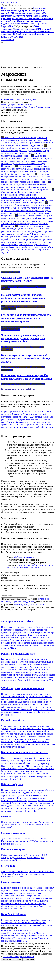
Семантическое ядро (11, 822)
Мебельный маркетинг (13, 855)
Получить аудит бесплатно (14, 599)
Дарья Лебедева (30, 935)
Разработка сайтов (13, 720)
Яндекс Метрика (30, 822)
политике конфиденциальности (18, 956)
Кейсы (4, 36)
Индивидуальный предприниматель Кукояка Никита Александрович (30, 566)
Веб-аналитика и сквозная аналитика (24, 752)
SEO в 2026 (8, 865)
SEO (14, 930)
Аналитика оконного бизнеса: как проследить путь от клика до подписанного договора (27, 771)
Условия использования (24, 922)
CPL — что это (23, 838)
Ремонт (32, 107)
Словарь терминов (13, 832)
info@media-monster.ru (23, 557)
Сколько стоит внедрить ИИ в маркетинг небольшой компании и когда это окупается (27, 767)
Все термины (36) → (11, 844)
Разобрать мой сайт (11, 99)
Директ (20, 930)
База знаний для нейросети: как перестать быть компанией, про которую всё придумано (27, 731)
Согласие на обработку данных (38, 925)
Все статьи (6, 930)
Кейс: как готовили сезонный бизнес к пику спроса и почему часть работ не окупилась (27, 808)
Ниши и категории (13, 849)
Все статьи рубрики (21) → (14, 747)
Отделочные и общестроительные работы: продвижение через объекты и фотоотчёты (26, 705)
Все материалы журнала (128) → (18, 389)
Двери (11, 104)
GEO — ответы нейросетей (14, 871)
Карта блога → (42, 34)
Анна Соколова (15, 935)
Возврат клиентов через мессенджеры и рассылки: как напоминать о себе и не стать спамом (28, 710)
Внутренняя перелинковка (34, 874)
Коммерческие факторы (12, 876)
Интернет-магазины (34, 824)
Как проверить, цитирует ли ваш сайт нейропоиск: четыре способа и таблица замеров (27, 632)
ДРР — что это (8, 838)
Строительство (43, 107)
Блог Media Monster (13, 914)
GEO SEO (15, 36)
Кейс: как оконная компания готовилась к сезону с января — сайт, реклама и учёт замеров (27, 800)
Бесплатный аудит (23, 39)
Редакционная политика (25, 938)
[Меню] (2, 42)
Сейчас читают (10, 882)
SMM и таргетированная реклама (22, 688)
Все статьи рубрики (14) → (25, 811)
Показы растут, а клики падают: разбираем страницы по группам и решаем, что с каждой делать (27, 628)
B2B (17, 104)
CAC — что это (39, 838)
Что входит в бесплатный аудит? (19, 527)
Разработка (12, 933)
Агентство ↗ (7, 39)
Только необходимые (11, 959)
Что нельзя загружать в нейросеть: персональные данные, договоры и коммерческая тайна (25, 727)
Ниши (4, 8)
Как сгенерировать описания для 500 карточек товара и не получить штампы (25, 637)
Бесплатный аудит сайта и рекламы (18, 920)
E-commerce (33, 857)
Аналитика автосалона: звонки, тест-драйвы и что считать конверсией (24, 775)
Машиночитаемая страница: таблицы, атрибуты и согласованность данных (27, 735)
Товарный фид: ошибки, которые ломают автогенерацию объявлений (27, 678)
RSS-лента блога (16, 908)
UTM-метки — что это (41, 841)
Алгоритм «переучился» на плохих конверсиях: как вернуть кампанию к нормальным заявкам (27, 669)
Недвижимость (26, 104)
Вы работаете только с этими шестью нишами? (27, 529)
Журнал (7, 26)
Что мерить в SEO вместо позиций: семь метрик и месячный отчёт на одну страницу (25, 762)
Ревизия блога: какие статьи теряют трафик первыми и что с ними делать (26, 641)
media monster (9, 2)
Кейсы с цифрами (12, 784)
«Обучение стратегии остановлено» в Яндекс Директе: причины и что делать (23, 904)
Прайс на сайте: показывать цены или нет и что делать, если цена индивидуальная (28, 742)
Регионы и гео (17, 824)
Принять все (29, 959)
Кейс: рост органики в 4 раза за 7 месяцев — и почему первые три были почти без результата (27, 889)
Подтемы (6, 816)
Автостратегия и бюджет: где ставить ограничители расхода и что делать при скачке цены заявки (28, 675)
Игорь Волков (45, 935)
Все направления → (40, 23)
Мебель (4, 104)
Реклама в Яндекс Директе (18, 653)
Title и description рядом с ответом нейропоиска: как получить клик (27, 644)
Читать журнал (31, 99)
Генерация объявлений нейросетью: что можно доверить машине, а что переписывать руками (24, 660)
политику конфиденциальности (29, 604)
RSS (25, 941)
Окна (26, 107)
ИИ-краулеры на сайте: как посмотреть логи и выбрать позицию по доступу (26, 739)
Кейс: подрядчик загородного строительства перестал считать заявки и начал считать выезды (24, 795)
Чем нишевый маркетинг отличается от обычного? (29, 524)
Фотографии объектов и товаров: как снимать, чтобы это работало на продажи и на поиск (26, 699)
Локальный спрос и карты (41, 871)
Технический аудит (10, 874)
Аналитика (23, 933)
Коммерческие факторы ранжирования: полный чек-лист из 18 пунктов (26, 899)
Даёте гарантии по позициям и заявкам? (23, 532)
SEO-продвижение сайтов (17, 621)
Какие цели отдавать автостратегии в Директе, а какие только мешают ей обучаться (27, 664)
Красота (19, 107)
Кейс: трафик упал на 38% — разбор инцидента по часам (25, 896)
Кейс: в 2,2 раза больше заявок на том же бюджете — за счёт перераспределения (27, 893)
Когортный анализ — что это (15, 841)
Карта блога (7, 938)
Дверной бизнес (34, 855)
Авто (13, 107)
